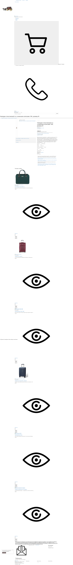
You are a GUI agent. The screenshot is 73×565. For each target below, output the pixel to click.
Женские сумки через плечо (18, 541)
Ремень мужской (21, 542)
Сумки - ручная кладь (47, 541)
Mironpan (42, 152)
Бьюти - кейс (47, 543)
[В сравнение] (39, 120)
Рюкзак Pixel (55, 543)
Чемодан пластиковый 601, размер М (21, 380)
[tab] (25, 138)
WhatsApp (27, 0)
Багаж (16, 20)
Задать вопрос (39, 151)
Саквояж (34, 543)
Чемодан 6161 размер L (18, 256)
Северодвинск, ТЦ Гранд (18, 0)
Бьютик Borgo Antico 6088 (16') (19, 186)
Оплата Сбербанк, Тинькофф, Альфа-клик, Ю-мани (22, 138)
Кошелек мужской (52, 541)
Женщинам (17, 18)
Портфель (24, 542)
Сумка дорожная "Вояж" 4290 (19, 311)
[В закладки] (37, 120)
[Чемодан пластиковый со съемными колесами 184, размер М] (16, 125)
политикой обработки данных (5, 551)
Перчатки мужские (28, 542)
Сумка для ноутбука (23, 543)
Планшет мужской (42, 541)
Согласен (4, 552)
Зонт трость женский (43, 543)
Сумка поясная (52, 542)
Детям (16, 19)
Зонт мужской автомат (38, 543)
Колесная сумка (38, 542)
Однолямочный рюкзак (18, 543)
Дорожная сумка (38, 541)
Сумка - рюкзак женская (30, 543)
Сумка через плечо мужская (31, 541)
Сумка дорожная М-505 (18, 435)
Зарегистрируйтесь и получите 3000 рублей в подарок (43, 133)
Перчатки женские (33, 542)
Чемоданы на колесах (25, 541)
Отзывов (17, 142)
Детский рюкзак (42, 542)
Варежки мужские (52, 543)
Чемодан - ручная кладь (47, 542)
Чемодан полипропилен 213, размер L (21, 489)
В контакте (23, 0)
